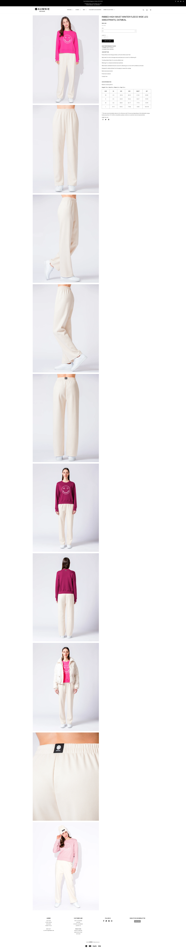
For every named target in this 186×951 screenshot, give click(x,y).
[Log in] (146, 9)
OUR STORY (48, 920)
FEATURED (69, 9)
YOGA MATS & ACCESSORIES (95, 9)
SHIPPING (78, 922)
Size (102, 28)
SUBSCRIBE (137, 921)
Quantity (104, 35)
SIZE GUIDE (104, 25)
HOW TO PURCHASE (78, 920)
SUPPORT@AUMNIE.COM (49, 930)
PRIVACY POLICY (48, 925)
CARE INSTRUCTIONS (78, 932)
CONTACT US (78, 925)
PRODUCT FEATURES (78, 930)
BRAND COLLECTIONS (108, 9)
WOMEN (77, 9)
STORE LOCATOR (48, 922)
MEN (84, 9)
